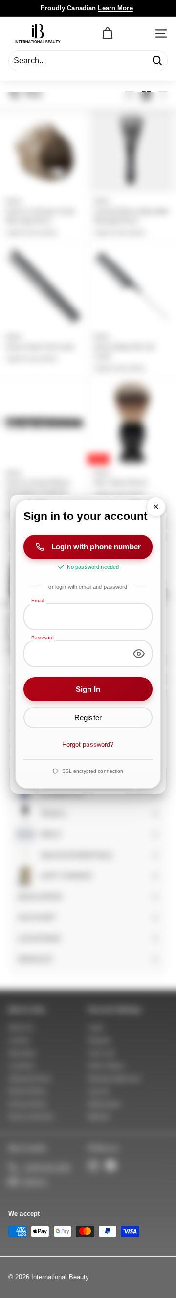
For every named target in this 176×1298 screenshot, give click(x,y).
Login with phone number (96, 547)
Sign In (88, 689)
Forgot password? (87, 744)
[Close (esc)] (156, 507)
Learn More (115, 8)
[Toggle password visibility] (139, 653)
